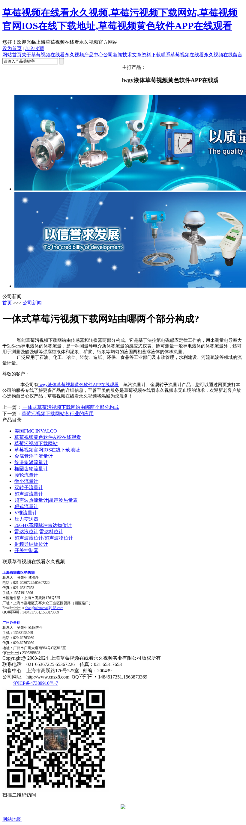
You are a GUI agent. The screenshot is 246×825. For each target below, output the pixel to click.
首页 (7, 302)
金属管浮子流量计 (33, 456)
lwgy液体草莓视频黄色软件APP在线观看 (78, 384)
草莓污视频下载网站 (36, 443)
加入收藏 (34, 48)
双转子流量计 (28, 487)
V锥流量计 (25, 512)
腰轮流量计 (26, 475)
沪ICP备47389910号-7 (35, 683)
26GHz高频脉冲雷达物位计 (43, 525)
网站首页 (12, 54)
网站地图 (12, 819)
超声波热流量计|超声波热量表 (46, 500)
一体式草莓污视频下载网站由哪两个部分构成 (70, 407)
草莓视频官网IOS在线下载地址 (47, 449)
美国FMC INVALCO (35, 430)
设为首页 (12, 48)
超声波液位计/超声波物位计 (43, 537)
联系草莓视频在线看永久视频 (192, 54)
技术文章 (132, 54)
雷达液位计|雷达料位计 (38, 531)
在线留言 (232, 54)
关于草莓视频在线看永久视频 (53, 54)
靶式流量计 (26, 506)
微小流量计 (26, 481)
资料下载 (151, 54)
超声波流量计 (28, 493)
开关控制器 (26, 550)
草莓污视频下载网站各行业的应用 (58, 413)
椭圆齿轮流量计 (31, 468)
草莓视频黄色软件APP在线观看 (47, 437)
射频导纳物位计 (31, 544)
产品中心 (93, 54)
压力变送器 (26, 519)
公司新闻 (112, 54)
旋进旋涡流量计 (31, 462)
